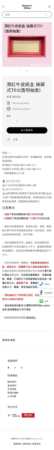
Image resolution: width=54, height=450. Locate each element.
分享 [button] (15, 139)
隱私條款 (27, 444)
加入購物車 (27, 130)
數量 (9, 116)
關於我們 (12, 381)
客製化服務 (13, 392)
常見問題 (12, 389)
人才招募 (12, 396)
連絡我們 (12, 385)
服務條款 (18, 444)
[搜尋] (47, 14)
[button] (3, 6)
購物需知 (31, 317)
